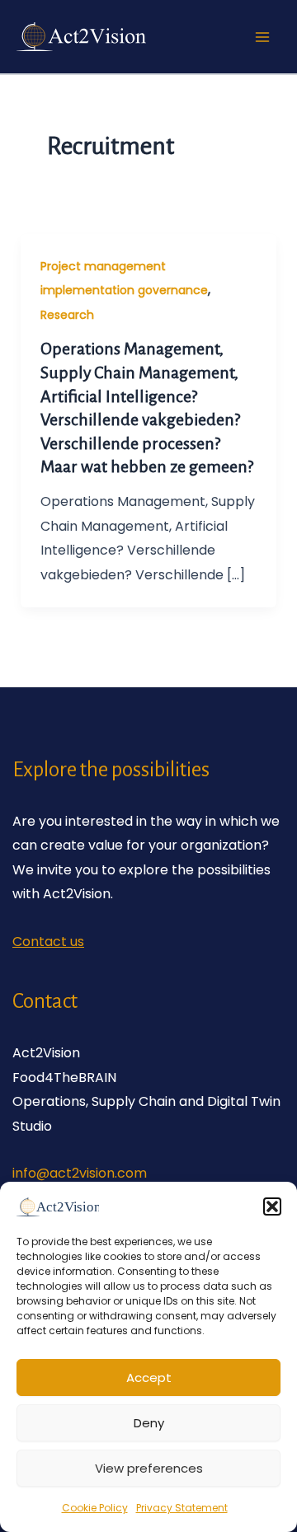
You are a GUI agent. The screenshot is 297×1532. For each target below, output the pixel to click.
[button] (272, 1206)
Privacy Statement (182, 1508)
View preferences (149, 1468)
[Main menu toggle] (262, 37)
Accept (149, 1377)
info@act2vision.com (79, 1173)
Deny (149, 1422)
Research (67, 315)
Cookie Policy (95, 1508)
